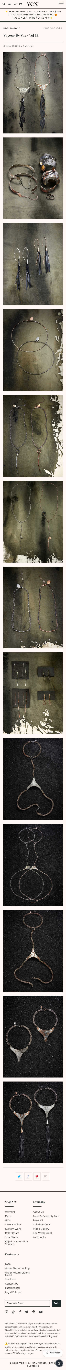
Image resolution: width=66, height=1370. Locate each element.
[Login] (9, 4)
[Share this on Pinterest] (37, 1176)
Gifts (7, 1220)
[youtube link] (41, 1312)
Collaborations (41, 1224)
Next (58, 28)
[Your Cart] (20, 4)
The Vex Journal (42, 1233)
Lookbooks (39, 1237)
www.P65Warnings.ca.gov (20, 1353)
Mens (8, 1216)
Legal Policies (13, 1292)
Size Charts (11, 1237)
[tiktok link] (13, 1312)
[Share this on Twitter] (19, 1176)
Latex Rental (12, 1288)
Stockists (10, 1279)
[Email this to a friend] (45, 1176)
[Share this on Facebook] (28, 1176)
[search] (4, 4)
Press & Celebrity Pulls (46, 1216)
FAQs (8, 1264)
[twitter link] (26, 1312)
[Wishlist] (15, 4)
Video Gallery (41, 1229)
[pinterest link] (33, 1312)
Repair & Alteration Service (16, 1243)
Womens (10, 1211)
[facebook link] (20, 1312)
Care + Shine (13, 1224)
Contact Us (11, 1283)
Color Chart (12, 1233)
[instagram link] (6, 1312)
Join (56, 1303)
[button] (59, 1363)
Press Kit (38, 1220)
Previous (49, 28)
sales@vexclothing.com (46, 1336)
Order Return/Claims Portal (17, 1274)
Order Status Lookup (17, 1268)
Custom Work (13, 1229)
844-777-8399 (14, 1336)
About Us (38, 1211)
